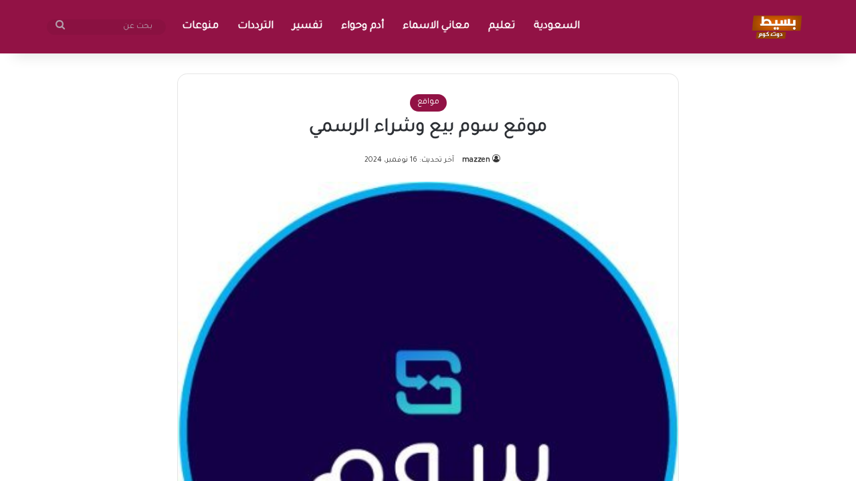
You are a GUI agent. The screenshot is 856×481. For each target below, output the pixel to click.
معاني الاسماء (436, 26)
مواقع (428, 102)
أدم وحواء (362, 26)
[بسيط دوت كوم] (774, 26)
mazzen (476, 160)
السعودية (557, 26)
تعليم (501, 26)
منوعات (200, 26)
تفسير (307, 26)
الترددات (255, 26)
